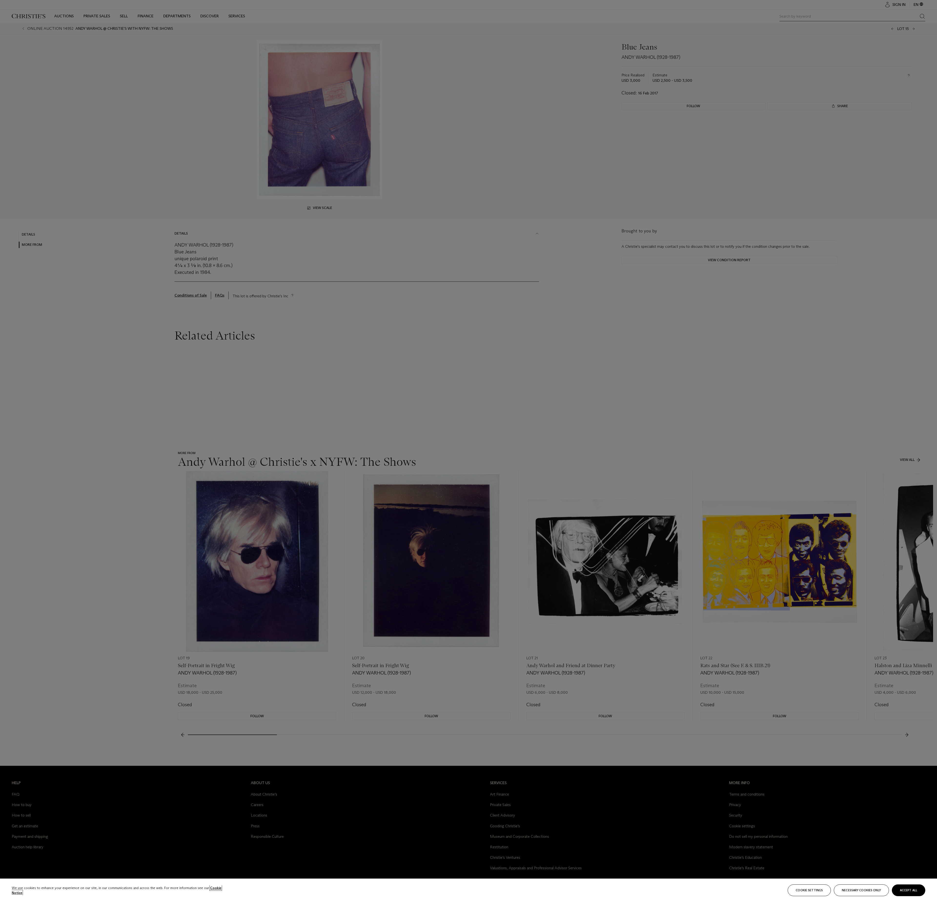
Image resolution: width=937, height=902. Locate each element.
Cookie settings (809, 890)
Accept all (908, 890)
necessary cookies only (861, 890)
